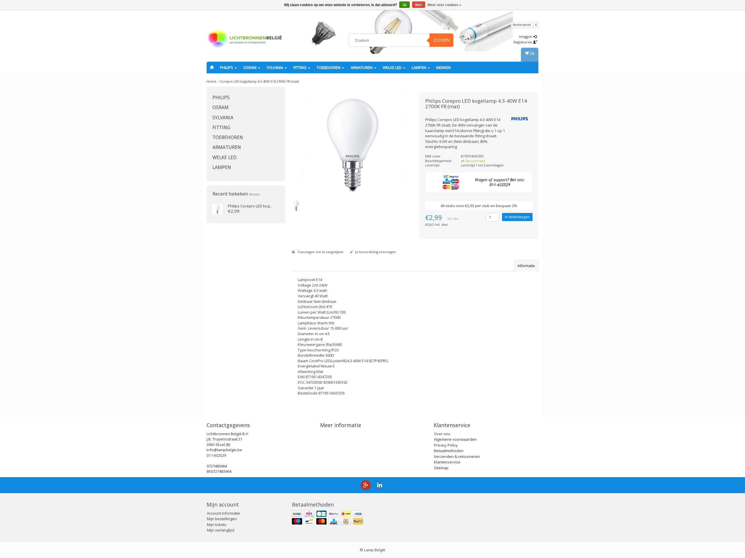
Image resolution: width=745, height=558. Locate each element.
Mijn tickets (216, 524)
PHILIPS (227, 67)
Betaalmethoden (449, 450)
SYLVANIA (275, 67)
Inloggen (526, 36)
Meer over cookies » (444, 5)
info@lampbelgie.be (224, 449)
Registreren (523, 42)
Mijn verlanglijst (220, 530)
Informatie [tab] (526, 265)
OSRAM (250, 67)
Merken (443, 67)
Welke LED (392, 67)
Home (211, 81)
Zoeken (441, 40)
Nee (418, 5)
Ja (404, 5)
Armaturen (362, 67)
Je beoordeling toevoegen (375, 252)
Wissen (254, 194)
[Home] (212, 67)
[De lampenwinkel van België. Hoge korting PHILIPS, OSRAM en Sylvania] (245, 39)
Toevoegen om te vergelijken (319, 252)
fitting (300, 67)
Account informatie (223, 513)
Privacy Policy (446, 445)
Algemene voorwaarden (455, 439)
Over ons (442, 433)
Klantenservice (447, 462)
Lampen (419, 67)
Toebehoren (329, 67)
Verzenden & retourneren (457, 456)
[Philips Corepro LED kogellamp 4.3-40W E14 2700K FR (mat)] (217, 208)
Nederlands (522, 24)
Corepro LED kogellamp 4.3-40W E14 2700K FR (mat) (259, 81)
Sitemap (441, 467)
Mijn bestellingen (222, 518)
